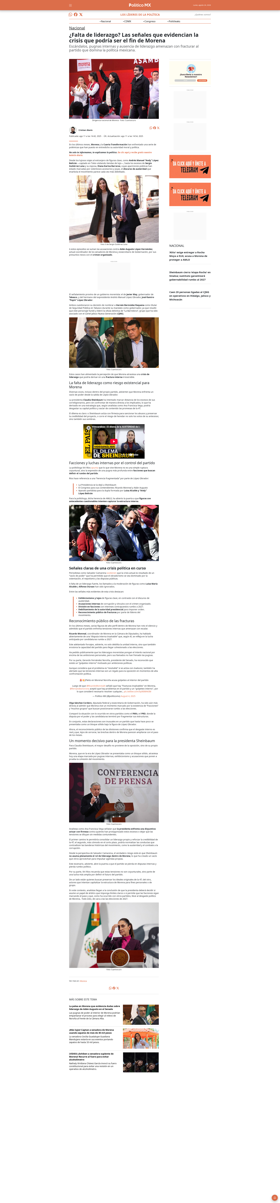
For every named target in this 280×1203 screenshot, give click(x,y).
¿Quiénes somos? (203, 14)
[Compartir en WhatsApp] (151, 127)
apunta (94, 467)
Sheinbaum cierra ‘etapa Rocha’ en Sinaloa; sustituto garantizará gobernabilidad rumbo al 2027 (190, 276)
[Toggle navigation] (70, 5)
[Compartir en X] (158, 127)
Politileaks (174, 21)
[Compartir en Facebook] (154, 127)
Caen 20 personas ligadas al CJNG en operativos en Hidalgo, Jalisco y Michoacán (190, 295)
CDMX (127, 21)
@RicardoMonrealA (95, 685)
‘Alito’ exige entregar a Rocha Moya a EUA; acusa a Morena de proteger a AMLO (188, 256)
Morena (83, 981)
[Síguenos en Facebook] (76, 14)
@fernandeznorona (79, 688)
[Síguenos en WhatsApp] (70, 14)
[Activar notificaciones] (275, 1198)
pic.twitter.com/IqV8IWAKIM (137, 691)
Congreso (149, 21)
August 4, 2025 (128, 696)
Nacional (106, 21)
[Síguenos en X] (81, 14)
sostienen (111, 573)
